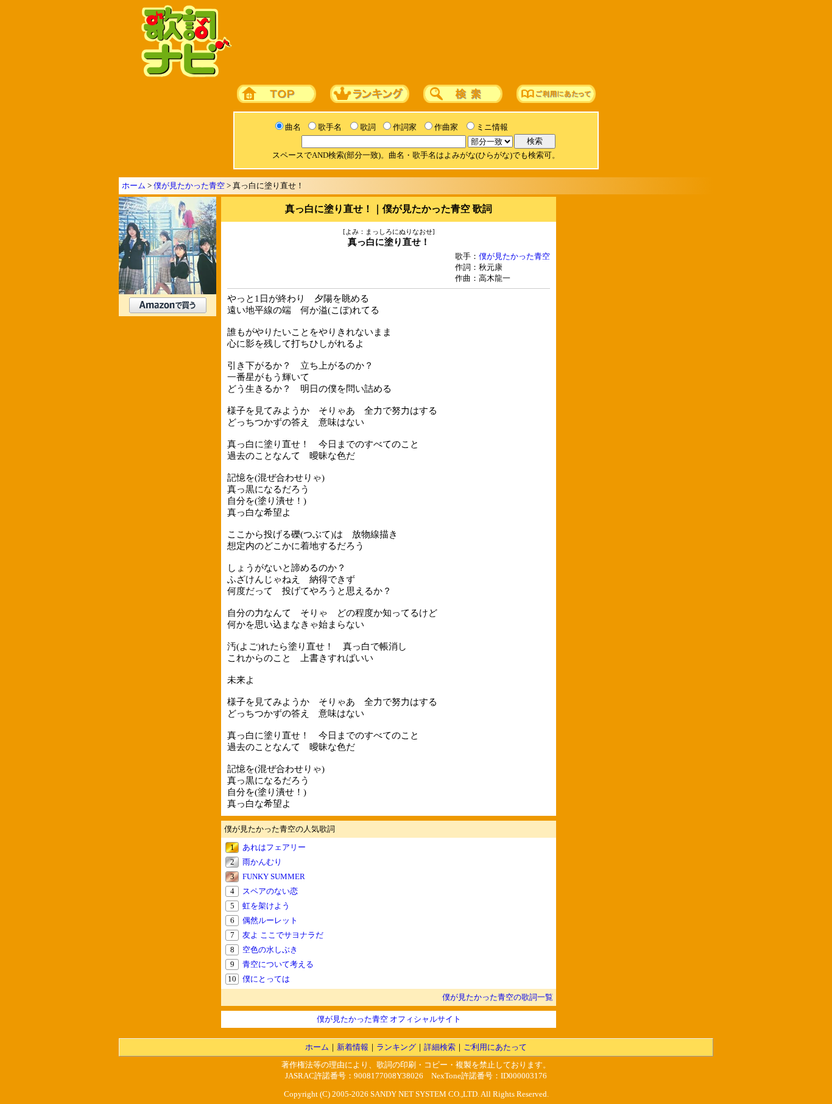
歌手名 (330, 127)
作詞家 (405, 127)
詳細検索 (440, 1047)
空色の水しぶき (270, 949)
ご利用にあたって (495, 1047)
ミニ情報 (492, 127)
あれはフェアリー (274, 847)
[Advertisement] (469, 42)
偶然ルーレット (270, 920)
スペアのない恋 (270, 891)
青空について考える (278, 964)
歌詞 (368, 127)
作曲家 (446, 127)
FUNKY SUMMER (273, 876)
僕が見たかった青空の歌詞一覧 (497, 997)
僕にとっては (266, 978)
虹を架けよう (266, 905)
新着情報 (352, 1047)
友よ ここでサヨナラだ (282, 934)
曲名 (293, 127)
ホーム (134, 185)
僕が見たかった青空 (189, 185)
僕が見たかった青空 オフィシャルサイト (389, 1019)
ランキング (396, 1047)
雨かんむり (262, 861)
